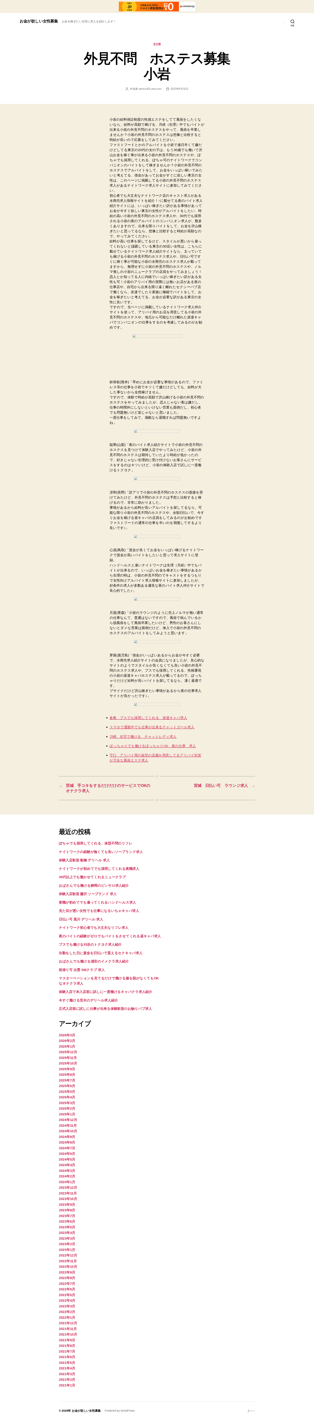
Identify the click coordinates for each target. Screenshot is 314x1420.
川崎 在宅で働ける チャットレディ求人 (143, 736)
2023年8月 (67, 1210)
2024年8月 (67, 1142)
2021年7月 (67, 1351)
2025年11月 (68, 1058)
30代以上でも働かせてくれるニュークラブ (92, 877)
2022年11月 (68, 1261)
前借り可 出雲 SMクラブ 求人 (82, 970)
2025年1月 (67, 1114)
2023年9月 (67, 1204)
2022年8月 (67, 1278)
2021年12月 (68, 1323)
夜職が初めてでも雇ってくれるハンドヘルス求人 (97, 902)
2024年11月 (68, 1125)
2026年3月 (67, 1035)
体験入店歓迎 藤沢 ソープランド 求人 (88, 894)
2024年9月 (67, 1137)
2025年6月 (67, 1086)
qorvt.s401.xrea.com (150, 88)
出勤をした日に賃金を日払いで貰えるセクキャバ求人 (101, 953)
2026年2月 (67, 1041)
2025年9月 (67, 1069)
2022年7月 (67, 1283)
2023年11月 (68, 1193)
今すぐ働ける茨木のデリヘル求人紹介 (88, 1000)
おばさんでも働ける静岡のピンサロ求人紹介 (94, 885)
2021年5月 (67, 1363)
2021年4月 (67, 1368)
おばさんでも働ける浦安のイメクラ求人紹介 (94, 961)
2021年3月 (67, 1374)
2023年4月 (67, 1233)
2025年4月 (67, 1097)
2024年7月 (67, 1148)
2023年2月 (67, 1244)
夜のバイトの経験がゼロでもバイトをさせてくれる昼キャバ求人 (110, 936)
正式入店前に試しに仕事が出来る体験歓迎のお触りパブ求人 (105, 1008)
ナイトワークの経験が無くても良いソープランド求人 (101, 852)
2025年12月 (68, 1052)
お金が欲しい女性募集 (39, 21)
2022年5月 (67, 1295)
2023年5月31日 (179, 88)
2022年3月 (67, 1306)
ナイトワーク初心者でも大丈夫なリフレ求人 (94, 927)
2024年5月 (67, 1159)
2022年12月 (68, 1255)
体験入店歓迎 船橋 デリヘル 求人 (84, 860)
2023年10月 (68, 1199)
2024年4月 (67, 1165)
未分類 (157, 44)
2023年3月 (67, 1238)
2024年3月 (67, 1171)
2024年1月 (67, 1182)
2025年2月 (67, 1108)
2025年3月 (67, 1103)
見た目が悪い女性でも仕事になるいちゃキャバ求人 (99, 911)
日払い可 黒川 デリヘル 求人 (81, 919)
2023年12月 (68, 1187)
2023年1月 (67, 1250)
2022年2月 (67, 1312)
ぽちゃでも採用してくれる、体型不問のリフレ (95, 843)
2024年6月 (67, 1153)
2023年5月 (67, 1227)
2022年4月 (67, 1300)
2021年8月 (67, 1345)
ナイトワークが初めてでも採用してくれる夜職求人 (99, 868)
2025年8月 (67, 1074)
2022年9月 (67, 1272)
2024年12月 (68, 1120)
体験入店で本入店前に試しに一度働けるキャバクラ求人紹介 (105, 992)
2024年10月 (68, 1131)
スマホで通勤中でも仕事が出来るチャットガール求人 (152, 727)
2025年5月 (67, 1091)
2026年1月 (67, 1046)
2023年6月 (67, 1221)
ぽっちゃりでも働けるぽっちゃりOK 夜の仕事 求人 (153, 746)
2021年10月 (68, 1334)
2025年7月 (67, 1080)
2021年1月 (67, 1385)
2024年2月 (67, 1176)
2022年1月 (67, 1317)
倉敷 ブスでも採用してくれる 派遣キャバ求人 (148, 718)
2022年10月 (68, 1266)
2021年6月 (67, 1357)
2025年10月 (68, 1063)
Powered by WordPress (120, 1410)
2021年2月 (67, 1379)
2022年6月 (67, 1289)
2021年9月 (67, 1340)
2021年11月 (68, 1329)
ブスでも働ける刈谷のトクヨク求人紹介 (90, 944)
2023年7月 (67, 1216)
